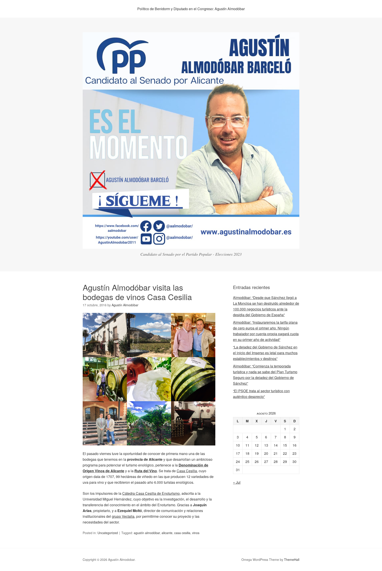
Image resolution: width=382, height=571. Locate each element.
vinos (195, 533)
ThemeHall (291, 559)
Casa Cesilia (187, 470)
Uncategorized (107, 533)
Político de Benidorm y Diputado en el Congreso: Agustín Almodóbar (191, 8)
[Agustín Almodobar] (191, 245)
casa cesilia (182, 533)
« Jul (237, 482)
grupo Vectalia (123, 516)
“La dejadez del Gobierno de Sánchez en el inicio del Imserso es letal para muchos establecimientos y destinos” (265, 353)
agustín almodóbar (147, 533)
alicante (167, 533)
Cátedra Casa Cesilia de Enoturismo (151, 493)
